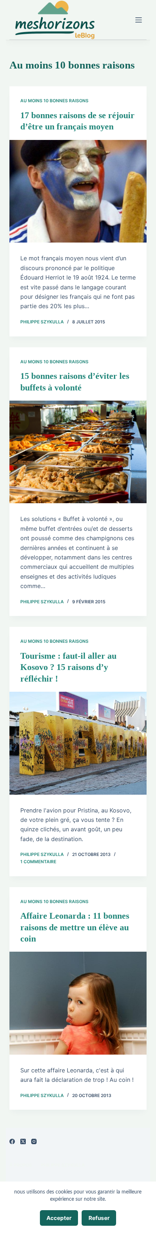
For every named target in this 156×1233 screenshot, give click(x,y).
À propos (20, 1165)
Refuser (99, 1218)
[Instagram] (34, 1141)
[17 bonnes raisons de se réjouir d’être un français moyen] (78, 191)
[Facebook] (12, 1141)
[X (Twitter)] (23, 1141)
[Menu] (139, 20)
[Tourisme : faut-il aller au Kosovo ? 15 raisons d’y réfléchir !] (78, 743)
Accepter (58, 1218)
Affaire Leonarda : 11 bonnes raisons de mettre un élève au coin (74, 927)
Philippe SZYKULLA (63, 1165)
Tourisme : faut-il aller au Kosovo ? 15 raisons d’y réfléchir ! (68, 667)
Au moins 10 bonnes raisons (54, 100)
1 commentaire (38, 861)
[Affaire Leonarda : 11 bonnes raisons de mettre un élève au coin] (78, 1003)
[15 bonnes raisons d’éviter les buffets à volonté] (78, 452)
